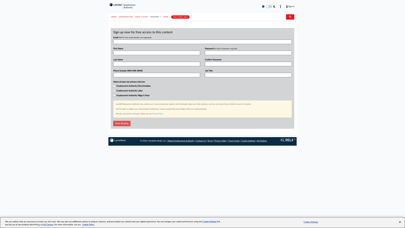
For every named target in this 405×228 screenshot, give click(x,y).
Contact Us (201, 141)
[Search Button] (290, 17)
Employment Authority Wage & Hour (133, 96)
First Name (118, 49)
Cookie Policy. (88, 225)
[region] (202, 222)
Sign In (291, 6)
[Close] (399, 222)
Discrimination (126, 17)
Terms (210, 141)
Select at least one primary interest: (129, 82)
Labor (113, 17)
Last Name (118, 60)
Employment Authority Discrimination (133, 86)
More (165, 17)
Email (132, 38)
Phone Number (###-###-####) (128, 71)
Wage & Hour (141, 17)
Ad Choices (262, 141)
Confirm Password (213, 60)
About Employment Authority (181, 141)
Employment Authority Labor (129, 91)
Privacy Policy (157, 114)
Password (221, 49)
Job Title (209, 71)
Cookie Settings (248, 141)
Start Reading (121, 123)
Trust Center (234, 141)
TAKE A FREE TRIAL (180, 17)
